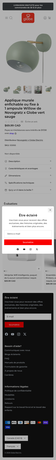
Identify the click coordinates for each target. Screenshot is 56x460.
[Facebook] (17, 249)
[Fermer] (50, 210)
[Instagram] (30, 249)
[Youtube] (24, 249)
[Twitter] (36, 249)
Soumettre (28, 242)
